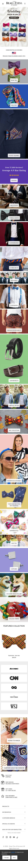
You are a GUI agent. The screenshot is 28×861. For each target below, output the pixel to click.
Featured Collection (14, 626)
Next (25, 641)
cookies (13, 852)
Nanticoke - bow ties (14, 655)
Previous (2, 641)
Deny (14, 857)
